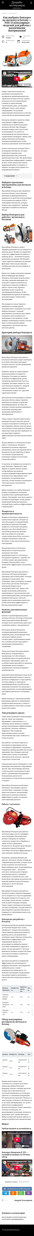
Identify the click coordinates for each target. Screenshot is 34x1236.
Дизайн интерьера (17, 4)
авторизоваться (17, 1219)
